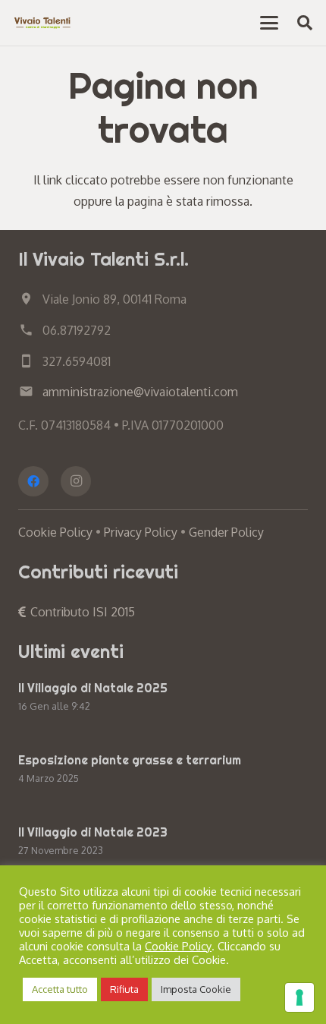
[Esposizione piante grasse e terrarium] (163, 771)
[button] (269, 23)
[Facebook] (33, 481)
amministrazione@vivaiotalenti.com (140, 391)
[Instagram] (76, 481)
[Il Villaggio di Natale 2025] (163, 699)
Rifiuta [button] (124, 989)
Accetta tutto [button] (60, 989)
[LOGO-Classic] (43, 22)
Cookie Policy (55, 532)
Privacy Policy (140, 532)
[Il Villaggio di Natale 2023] (163, 843)
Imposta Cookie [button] (196, 989)
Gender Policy (226, 532)
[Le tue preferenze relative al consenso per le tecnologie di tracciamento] (299, 997)
